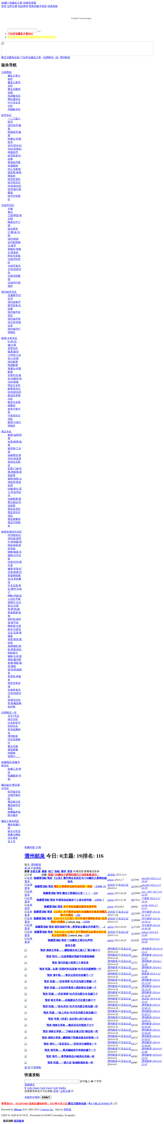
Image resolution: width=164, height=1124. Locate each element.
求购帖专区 (14, 109)
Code (55, 1088)
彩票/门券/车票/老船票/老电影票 (15, 472)
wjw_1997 (146, 891)
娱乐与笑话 (14, 831)
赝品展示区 (14, 801)
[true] (39, 31)
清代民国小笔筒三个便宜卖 (73, 962)
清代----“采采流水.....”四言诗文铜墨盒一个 (73, 1043)
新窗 (27, 871)
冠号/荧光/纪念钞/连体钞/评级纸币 (15, 149)
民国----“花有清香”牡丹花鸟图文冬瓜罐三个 (73, 993)
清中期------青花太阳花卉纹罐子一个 (73, 975)
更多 (70, 871)
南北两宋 (13, 228)
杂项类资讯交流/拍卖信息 (14, 693)
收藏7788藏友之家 (12, 2)
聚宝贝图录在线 (32, 37)
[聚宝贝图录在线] (81, 24)
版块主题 (70, 945)
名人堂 (11, 841)
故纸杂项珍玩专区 (11, 531)
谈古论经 (13, 719)
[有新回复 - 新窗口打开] (26, 950)
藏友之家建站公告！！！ (76, 893)
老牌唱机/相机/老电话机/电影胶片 (15, 649)
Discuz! (18, 1109)
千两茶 (145, 898)
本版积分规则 (32, 1097)
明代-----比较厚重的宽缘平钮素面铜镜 (73, 956)
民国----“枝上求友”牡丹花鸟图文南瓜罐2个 (73, 1012)
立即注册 (12, 6)
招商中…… (14, 756)
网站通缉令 (14, 99)
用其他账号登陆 (38, 6)
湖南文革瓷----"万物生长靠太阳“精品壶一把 (73, 1031)
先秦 (10, 208)
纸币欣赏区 (14, 179)
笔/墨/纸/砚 (14, 609)
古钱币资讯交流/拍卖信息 (14, 269)
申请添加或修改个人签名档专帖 (74, 899)
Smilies (62, 1088)
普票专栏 (13, 348)
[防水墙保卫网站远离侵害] (116, 1103)
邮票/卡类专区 (9, 338)
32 (132, 893)
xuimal (144, 932)
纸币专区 (6, 115)
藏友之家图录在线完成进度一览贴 (73, 886)
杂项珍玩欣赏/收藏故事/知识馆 (15, 703)
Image (36, 1088)
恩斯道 (67, 1109)
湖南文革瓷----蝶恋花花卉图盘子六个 (73, 1025)
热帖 (57, 871)
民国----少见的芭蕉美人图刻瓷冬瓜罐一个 (73, 987)
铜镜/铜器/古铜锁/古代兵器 (15, 555)
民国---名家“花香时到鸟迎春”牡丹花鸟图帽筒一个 (73, 969)
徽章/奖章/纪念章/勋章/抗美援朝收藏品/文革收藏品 (15, 575)
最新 (44, 871)
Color (30, 1088)
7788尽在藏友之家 (20, 33)
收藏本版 (30, 847)
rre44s (144, 905)
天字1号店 (13, 716)
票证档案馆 (14, 519)
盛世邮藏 (13, 749)
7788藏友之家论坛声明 (80, 940)
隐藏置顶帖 (40, 878)
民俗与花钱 (14, 255)
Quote (49, 1088)
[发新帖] (36, 868)
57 (132, 920)
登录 (3, 6)
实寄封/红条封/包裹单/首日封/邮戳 (15, 378)
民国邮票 (13, 365)
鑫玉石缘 (13, 746)
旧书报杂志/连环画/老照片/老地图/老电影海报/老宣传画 (15, 542)
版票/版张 (13, 351)
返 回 (27, 868)
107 (133, 886)
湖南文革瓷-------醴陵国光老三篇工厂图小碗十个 (73, 950)
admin (110, 879)
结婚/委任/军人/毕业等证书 (15, 492)
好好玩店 (13, 726)
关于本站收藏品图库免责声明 (80, 906)
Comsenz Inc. (47, 1109)
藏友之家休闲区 (10, 821)
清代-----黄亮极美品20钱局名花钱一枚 (73, 1056)
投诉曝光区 (14, 96)
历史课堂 (13, 838)
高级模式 (30, 1084)
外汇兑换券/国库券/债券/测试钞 (15, 172)
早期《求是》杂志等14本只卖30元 (73, 1018)
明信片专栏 (14, 385)
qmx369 (145, 878)
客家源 (145, 973)
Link (42, 1088)
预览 (49, 878)
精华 (63, 871)
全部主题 (35, 871)
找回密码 (23, 6)
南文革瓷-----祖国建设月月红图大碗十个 (73, 1000)
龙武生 (111, 874)
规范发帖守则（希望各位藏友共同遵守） (78, 926)
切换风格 (52, 6)
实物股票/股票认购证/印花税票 (14, 502)
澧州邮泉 (65, 57)
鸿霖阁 (11, 753)
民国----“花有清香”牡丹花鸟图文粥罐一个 (73, 981)
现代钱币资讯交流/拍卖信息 (14, 322)
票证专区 (6, 431)
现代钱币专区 (9, 292)
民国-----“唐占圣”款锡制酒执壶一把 (73, 1062)
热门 (50, 871)
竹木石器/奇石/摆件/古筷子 (15, 589)
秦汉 (10, 212)
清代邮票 (13, 361)
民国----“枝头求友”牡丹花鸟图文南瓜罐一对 (73, 1006)
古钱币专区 (7, 205)
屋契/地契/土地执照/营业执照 (15, 482)
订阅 (38, 847)
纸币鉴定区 (14, 791)
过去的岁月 (14, 722)
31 (132, 933)
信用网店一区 (50, 57)
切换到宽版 (29, 2)
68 (132, 900)
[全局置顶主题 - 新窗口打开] (29, 881)
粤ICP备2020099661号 (100, 1103)
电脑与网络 (14, 834)
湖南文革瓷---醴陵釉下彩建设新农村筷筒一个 (73, 1037)
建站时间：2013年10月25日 (52, 1103)
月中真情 (146, 911)
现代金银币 (14, 302)
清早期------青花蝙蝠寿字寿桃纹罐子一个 (73, 1050)
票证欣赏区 (14, 509)
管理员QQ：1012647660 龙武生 (19, 1103)
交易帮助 (6, 72)
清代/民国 (13, 239)
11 (104, 886)
